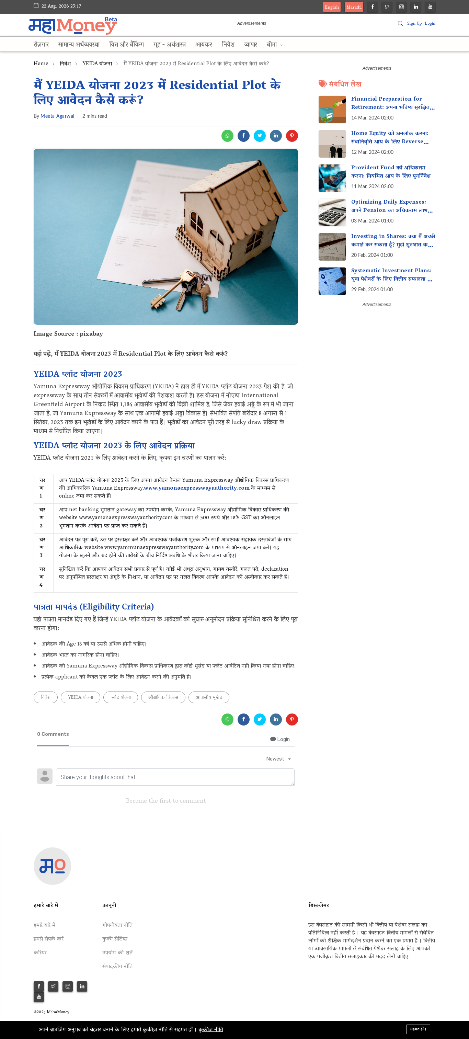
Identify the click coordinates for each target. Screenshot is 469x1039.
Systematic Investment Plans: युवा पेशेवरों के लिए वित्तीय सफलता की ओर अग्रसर (392, 279)
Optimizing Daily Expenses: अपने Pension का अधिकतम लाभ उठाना (389, 210)
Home (41, 64)
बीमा (272, 45)
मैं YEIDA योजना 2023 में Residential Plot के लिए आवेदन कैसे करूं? (157, 94)
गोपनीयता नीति (117, 926)
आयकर (203, 45)
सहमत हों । (418, 1029)
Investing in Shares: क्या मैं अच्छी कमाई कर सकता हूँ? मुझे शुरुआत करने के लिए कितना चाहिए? (393, 245)
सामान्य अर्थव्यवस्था (79, 45)
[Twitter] (387, 7)
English (332, 7)
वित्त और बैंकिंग (126, 45)
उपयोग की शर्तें (117, 953)
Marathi (354, 7)
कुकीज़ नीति (210, 1030)
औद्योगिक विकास (163, 698)
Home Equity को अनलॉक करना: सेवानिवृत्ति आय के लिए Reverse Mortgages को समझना (389, 142)
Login (430, 24)
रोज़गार (41, 45)
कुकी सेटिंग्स (114, 939)
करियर (40, 953)
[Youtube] (430, 7)
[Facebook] (372, 7)
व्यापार (250, 45)
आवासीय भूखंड (209, 698)
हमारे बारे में (44, 926)
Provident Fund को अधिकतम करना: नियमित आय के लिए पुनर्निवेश (391, 172)
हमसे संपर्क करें (49, 939)
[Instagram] (401, 7)
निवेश (228, 45)
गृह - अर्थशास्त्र (169, 45)
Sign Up (414, 24)
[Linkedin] (416, 7)
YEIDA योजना (97, 64)
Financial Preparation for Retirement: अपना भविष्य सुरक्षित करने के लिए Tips (390, 107)
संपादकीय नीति (117, 967)
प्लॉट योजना (121, 698)
